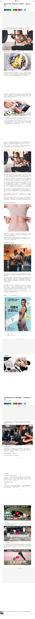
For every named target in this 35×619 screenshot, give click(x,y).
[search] (34, 1)
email (23, 10)
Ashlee (11, 333)
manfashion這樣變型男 (17, 1)
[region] (19, 19)
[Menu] (1, 1)
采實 (11, 334)
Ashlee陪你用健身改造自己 (14, 295)
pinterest (17, 10)
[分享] (6, 10)
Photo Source (8, 70)
